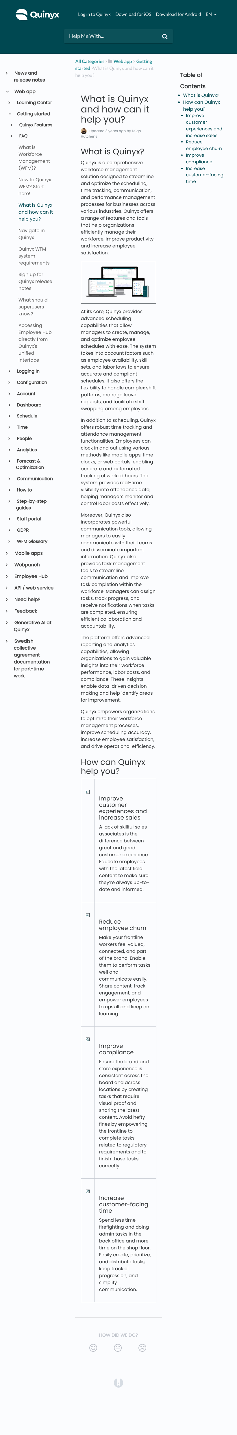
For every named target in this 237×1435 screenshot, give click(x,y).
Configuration (31, 383)
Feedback (25, 611)
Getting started (33, 114)
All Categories (89, 61)
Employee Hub (31, 576)
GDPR (22, 530)
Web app (25, 91)
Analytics (26, 450)
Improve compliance (199, 158)
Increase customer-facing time (204, 175)
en (209, 14)
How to (24, 490)
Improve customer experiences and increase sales (204, 125)
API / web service (33, 588)
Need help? (27, 599)
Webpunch (27, 564)
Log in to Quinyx (94, 14)
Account (26, 394)
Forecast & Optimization (30, 464)
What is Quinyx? (201, 95)
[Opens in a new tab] (118, 1382)
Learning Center (34, 103)
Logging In (28, 371)
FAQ (22, 136)
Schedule (27, 416)
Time (22, 427)
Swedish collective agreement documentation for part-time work (32, 658)
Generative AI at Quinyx (32, 626)
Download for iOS (133, 14)
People (24, 439)
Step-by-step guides (31, 504)
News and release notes (29, 76)
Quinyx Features (35, 125)
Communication (34, 479)
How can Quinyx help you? (201, 105)
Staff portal (28, 519)
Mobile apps (28, 553)
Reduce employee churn (204, 145)
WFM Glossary (31, 542)
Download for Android (178, 14)
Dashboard (29, 405)
